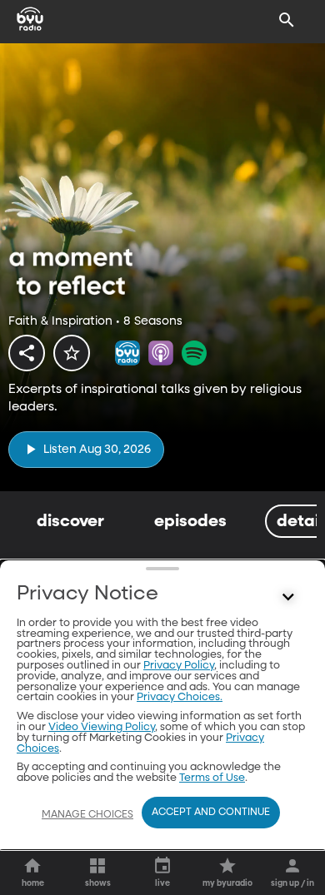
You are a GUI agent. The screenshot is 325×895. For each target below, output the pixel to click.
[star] (71, 353)
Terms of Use (212, 778)
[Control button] (288, 598)
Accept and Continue (211, 813)
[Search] (287, 20)
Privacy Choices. (179, 697)
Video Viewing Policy (101, 727)
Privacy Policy (178, 665)
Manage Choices (87, 815)
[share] (26, 353)
